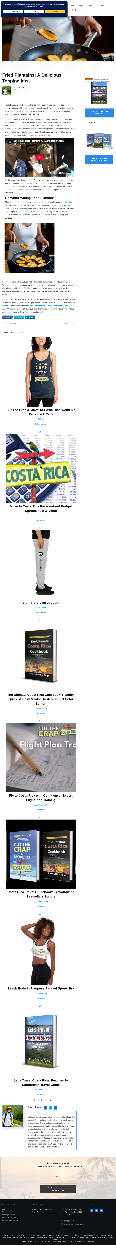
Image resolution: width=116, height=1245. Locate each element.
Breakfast (40, 1212)
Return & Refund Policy (86, 1241)
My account (6, 1212)
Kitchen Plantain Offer (10, 1220)
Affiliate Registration (9, 1217)
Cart (3, 1209)
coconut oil (67, 202)
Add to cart (41, 520)
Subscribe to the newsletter (58, 1189)
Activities (35, 1209)
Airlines (41, 1209)
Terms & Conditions (29, 1241)
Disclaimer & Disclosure (67, 1241)
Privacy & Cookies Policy (47, 1241)
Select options (41, 424)
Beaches (48, 1209)
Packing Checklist (8, 1215)
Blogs (34, 1212)
